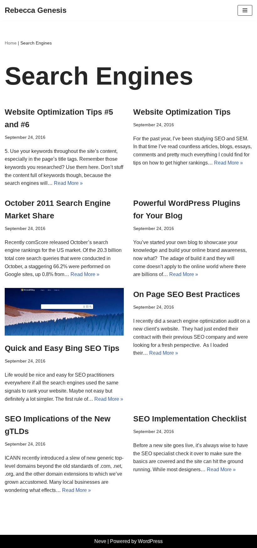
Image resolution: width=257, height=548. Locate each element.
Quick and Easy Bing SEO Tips (62, 348)
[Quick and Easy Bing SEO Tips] (64, 312)
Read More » (68, 183)
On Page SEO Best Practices (186, 294)
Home (11, 42)
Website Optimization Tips (182, 111)
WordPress (150, 541)
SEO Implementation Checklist (189, 418)
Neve (100, 541)
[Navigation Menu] (245, 10)
